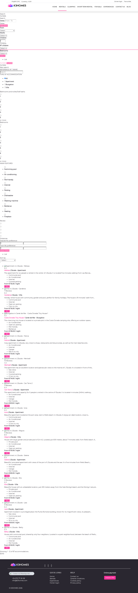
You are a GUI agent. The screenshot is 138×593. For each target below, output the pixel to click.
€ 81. (11, 403)
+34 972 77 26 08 (18, 578)
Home (54, 7)
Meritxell (7, 365)
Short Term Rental (85, 7)
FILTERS (3, 16)
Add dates (4, 26)
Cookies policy (75, 581)
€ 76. (11, 284)
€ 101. (12, 450)
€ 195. (12, 331)
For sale (98, 7)
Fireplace (7, 217)
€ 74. (11, 378)
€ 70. (11, 354)
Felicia (6, 340)
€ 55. (11, 545)
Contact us (120, 7)
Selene (6, 460)
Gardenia (7, 295)
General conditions (77, 579)
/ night (17, 284)
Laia (5, 509)
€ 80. (11, 473)
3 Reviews (8, 385)
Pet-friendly (8, 180)
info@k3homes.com (19, 580)
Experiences (109, 7)
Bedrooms (4, 51)
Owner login (118, 1)
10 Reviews (8, 361)
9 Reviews (8, 505)
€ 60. (11, 426)
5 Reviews (8, 480)
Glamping (71, 7)
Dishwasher (8, 195)
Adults (2, 33)
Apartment (10, 81)
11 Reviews (8, 433)
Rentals (62, 7)
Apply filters (4, 251)
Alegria (7, 437)
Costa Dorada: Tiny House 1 (14, 318)
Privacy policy (75, 583)
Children (3, 38)
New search (4, 67)
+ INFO (7, 286)
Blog (129, 7)
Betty (6, 532)
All (7, 78)
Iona (6, 412)
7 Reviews (8, 291)
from (6, 284)
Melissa (7, 270)
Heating (7, 211)
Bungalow (9, 84)
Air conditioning (10, 174)
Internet (7, 185)
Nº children (4, 45)
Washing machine (11, 201)
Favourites (127, 1)
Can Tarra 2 (8, 390)
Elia (5, 484)
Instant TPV (110, 578)
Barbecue (8, 206)
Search (2, 14)
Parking (7, 190)
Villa (7, 87)
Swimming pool (10, 169)
